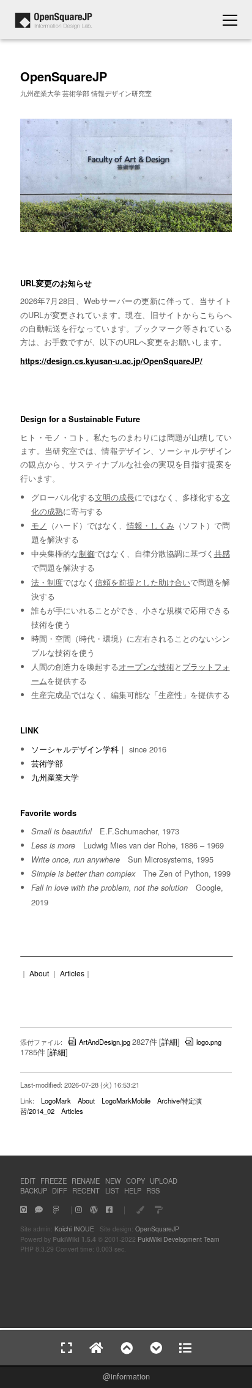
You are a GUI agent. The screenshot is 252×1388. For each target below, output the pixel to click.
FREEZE (53, 1181)
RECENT (86, 1190)
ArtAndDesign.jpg (104, 1042)
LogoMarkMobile (126, 1100)
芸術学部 (47, 763)
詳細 (169, 1041)
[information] (53, 25)
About (39, 973)
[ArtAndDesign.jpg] (126, 229)
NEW (113, 1181)
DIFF (59, 1190)
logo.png (208, 1042)
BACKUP (33, 1190)
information (130, 1376)
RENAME (86, 1181)
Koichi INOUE (74, 1228)
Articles (72, 973)
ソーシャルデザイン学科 (75, 749)
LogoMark (56, 1100)
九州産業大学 (55, 777)
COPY (135, 1181)
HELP (132, 1190)
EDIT (27, 1181)
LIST (112, 1190)
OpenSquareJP (157, 1228)
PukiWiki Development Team (179, 1239)
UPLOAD (163, 1181)
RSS (153, 1190)
